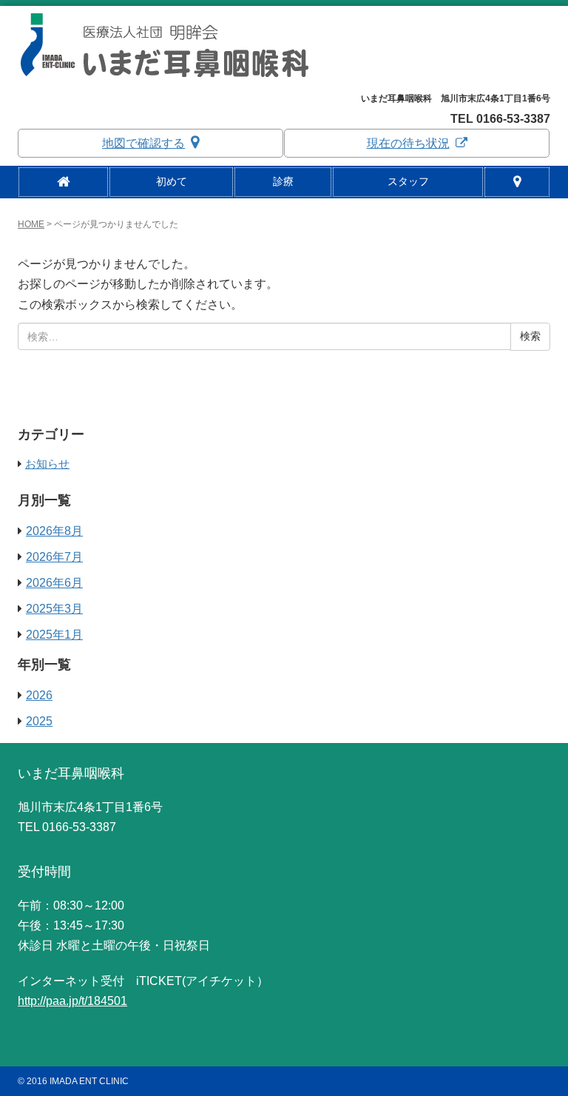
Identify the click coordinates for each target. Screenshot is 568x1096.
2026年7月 (54, 557)
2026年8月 (54, 531)
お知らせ (47, 464)
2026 (39, 695)
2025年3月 (54, 608)
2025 (39, 721)
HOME (31, 224)
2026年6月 (54, 582)
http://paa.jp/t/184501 (72, 1001)
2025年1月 (54, 634)
